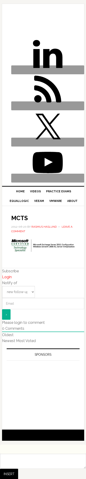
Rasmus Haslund (22, 20)
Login (7, 277)
